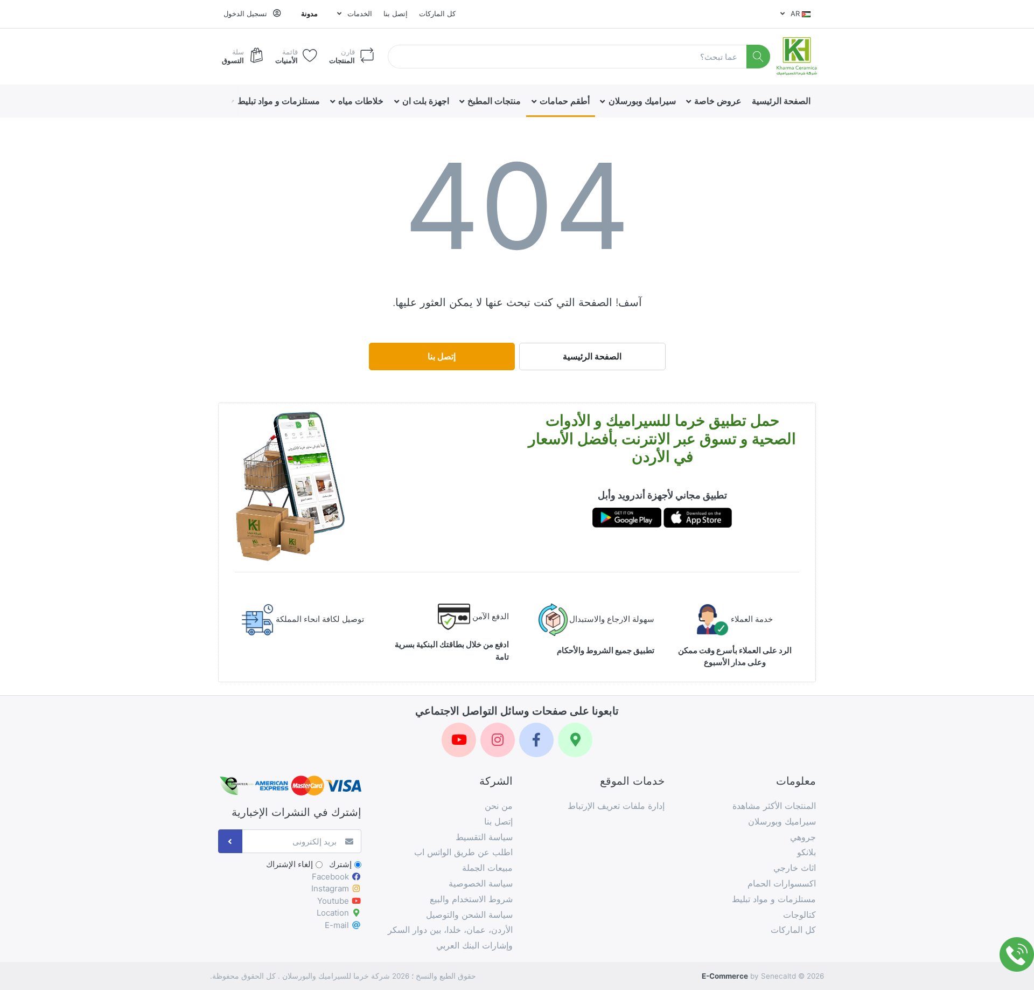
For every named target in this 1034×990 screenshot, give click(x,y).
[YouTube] (459, 740)
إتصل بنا (395, 13)
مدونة (309, 13)
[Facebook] (536, 740)
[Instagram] (497, 740)
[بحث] (758, 57)
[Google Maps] (575, 740)
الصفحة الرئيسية (592, 356)
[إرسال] (230, 841)
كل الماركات (437, 13)
